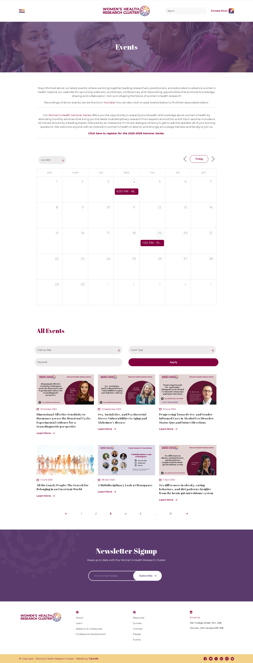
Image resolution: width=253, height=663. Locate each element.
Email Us (195, 617)
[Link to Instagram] (226, 658)
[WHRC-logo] (126, 11)
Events (137, 639)
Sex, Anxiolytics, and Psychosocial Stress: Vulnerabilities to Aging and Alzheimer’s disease (122, 418)
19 (159, 233)
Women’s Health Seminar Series (69, 115)
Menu (22, 11)
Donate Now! (219, 10)
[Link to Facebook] (205, 658)
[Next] (186, 514)
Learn (79, 623)
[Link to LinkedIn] (221, 658)
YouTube (109, 102)
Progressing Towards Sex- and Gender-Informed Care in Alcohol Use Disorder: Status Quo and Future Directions (186, 418)
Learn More (44, 433)
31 (170, 513)
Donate (137, 623)
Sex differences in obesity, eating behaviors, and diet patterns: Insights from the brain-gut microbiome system (186, 489)
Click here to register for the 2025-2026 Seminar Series (126, 133)
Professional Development (91, 634)
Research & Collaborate (89, 628)
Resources (138, 617)
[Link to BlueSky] (232, 658)
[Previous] (66, 514)
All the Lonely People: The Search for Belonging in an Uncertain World (63, 487)
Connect (138, 628)
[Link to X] (216, 658)
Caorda (93, 658)
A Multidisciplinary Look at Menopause (125, 485)
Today (199, 158)
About (79, 617)
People (137, 634)
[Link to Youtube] (210, 658)
